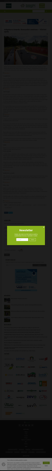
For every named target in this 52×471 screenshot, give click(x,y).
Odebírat (32, 239)
